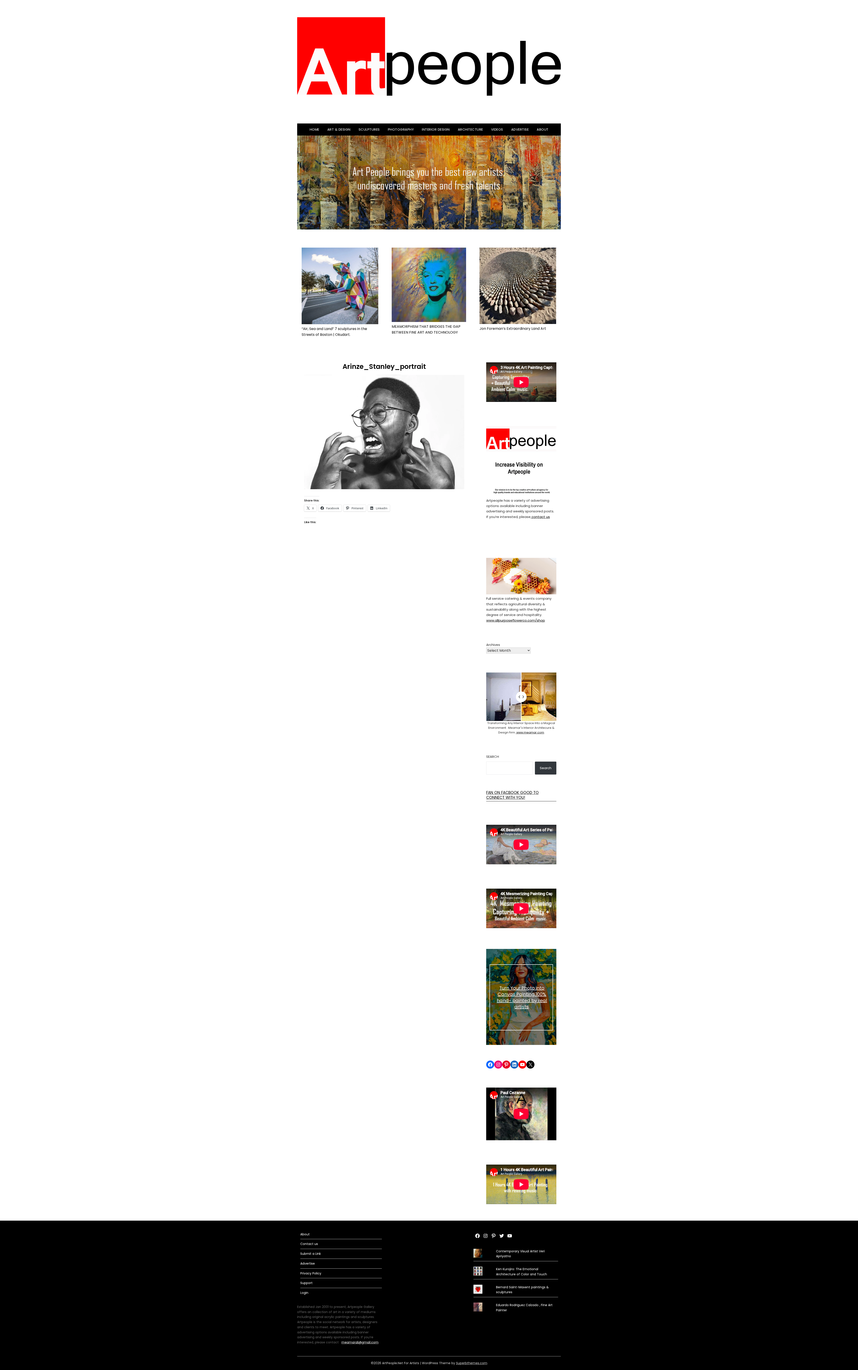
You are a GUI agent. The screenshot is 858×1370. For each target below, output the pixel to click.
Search (492, 756)
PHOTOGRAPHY (401, 129)
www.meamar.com (530, 732)
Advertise (520, 129)
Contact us (309, 1244)
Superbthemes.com (471, 1363)
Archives (493, 644)
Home (314, 129)
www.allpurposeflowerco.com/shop (515, 620)
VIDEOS (497, 129)
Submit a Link (310, 1253)
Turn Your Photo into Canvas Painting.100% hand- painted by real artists (522, 997)
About (543, 129)
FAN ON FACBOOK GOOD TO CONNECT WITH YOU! (512, 795)
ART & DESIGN (339, 129)
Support (306, 1283)
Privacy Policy (310, 1273)
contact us (540, 516)
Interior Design (436, 129)
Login (304, 1293)
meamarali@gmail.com (360, 1342)
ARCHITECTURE (470, 129)
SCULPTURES (369, 129)
